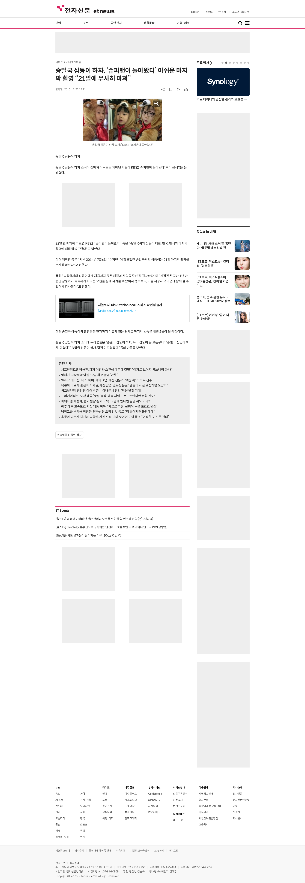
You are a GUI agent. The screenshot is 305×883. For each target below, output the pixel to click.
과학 (82, 793)
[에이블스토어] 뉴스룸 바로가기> (117, 311)
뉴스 (57, 787)
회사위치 (238, 818)
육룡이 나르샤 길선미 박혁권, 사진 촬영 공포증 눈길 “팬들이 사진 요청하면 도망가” (114, 385)
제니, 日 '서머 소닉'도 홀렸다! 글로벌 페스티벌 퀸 (214, 246)
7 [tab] (245, 63)
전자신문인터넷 (241, 800)
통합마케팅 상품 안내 (210, 806)
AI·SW (59, 800)
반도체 (59, 806)
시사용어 (153, 806)
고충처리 (203, 824)
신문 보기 (178, 800)
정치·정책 (85, 800)
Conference (155, 793)
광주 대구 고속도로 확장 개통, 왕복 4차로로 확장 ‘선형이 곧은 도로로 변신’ (109, 407)
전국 (82, 818)
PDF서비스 (154, 812)
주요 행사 (204, 63)
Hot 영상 (129, 806)
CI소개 (236, 812)
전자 (57, 812)
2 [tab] (226, 63)
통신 (57, 824)
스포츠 (83, 824)
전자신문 (238, 793)
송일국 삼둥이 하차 (71, 435)
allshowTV (154, 800)
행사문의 (203, 800)
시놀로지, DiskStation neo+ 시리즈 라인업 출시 (130, 305)
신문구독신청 (180, 793)
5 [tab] (237, 63)
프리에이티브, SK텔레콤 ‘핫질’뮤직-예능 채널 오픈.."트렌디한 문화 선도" (108, 396)
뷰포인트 (129, 812)
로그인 (235, 11)
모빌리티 (60, 818)
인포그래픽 (131, 818)
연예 (58, 23)
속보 (57, 793)
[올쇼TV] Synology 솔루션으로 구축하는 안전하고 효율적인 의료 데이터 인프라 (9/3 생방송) (111, 527)
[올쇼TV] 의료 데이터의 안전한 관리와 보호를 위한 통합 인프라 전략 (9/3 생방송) (104, 519)
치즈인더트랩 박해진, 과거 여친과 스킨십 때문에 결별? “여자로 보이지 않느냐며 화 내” (116, 370)
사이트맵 (173, 850)
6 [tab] (241, 63)
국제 (82, 812)
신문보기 (209, 11)
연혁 (235, 806)
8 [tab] (248, 63)
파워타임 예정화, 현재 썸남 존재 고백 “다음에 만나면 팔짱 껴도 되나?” (106, 401)
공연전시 (116, 23)
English (195, 11)
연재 (82, 837)
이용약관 (203, 812)
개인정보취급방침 (208, 818)
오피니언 (85, 806)
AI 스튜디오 (131, 800)
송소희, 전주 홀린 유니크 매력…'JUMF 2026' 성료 (213, 299)
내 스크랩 (178, 820)
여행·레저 (183, 23)
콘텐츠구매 (179, 806)
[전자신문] (86, 9)
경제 (57, 830)
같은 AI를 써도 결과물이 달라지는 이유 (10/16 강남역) (88, 535)
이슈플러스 (131, 793)
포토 (85, 23)
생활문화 (149, 23)
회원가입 (245, 11)
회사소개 (74, 863)
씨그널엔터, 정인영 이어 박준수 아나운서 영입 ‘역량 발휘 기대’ (101, 391)
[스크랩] (170, 89)
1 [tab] (222, 63)
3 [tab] (230, 63)
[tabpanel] (223, 85)
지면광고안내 (206, 793)
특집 (82, 830)
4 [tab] (234, 63)
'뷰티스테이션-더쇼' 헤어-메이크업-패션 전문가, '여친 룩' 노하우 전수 (106, 380)
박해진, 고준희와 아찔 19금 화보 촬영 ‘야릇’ (89, 375)
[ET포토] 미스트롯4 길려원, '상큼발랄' (213, 263)
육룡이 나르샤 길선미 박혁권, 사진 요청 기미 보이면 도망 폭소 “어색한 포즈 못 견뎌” (115, 417)
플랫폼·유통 (62, 837)
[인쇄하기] (186, 89)
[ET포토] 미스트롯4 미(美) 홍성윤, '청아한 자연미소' (213, 281)
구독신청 (221, 11)
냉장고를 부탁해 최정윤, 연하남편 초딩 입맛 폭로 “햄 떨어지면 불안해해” (108, 412)
